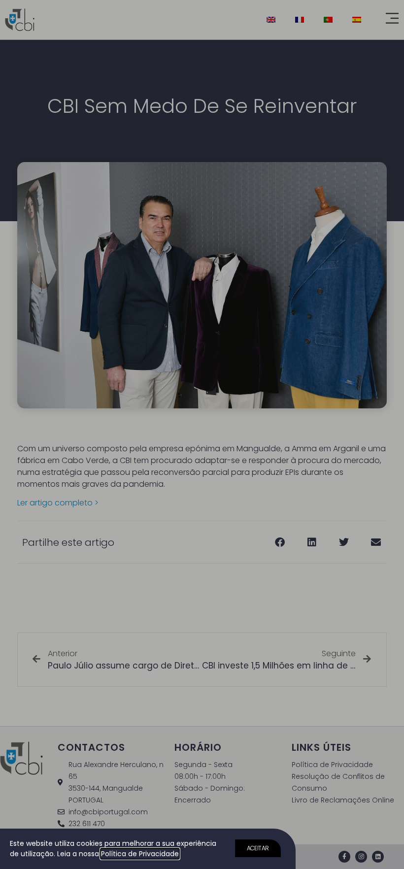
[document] (202, 434)
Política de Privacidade (140, 854)
